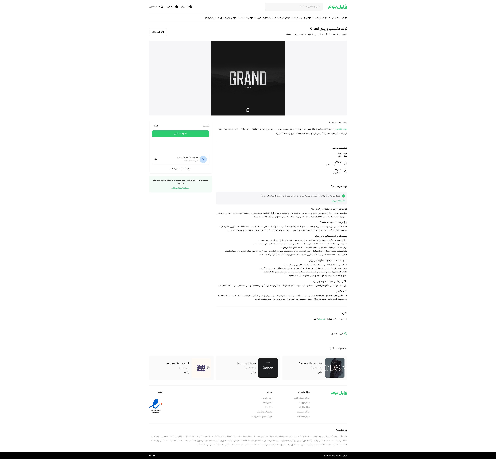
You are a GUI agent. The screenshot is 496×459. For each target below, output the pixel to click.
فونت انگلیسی (321, 34)
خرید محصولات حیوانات (262, 416)
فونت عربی (184, 368)
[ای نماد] (156, 406)
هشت (326, 455)
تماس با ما (267, 402)
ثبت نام (321, 319)
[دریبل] (150, 455)
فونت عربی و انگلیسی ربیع (178, 363)
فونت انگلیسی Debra (246, 363)
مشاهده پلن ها (338, 201)
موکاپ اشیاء (304, 407)
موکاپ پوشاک (304, 402)
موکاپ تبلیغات (303, 412)
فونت (333, 34)
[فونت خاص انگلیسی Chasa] (334, 368)
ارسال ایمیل (267, 398)
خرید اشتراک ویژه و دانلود (180, 188)
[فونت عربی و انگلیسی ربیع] (201, 368)
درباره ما (268, 407)
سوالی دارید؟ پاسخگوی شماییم (180, 169)
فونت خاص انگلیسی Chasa (311, 363)
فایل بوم (343, 34)
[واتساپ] (154, 455)
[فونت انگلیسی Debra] (268, 368)
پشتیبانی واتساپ (264, 412)
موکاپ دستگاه (303, 416)
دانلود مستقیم (180, 133)
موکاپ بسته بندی (302, 398)
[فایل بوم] (337, 7)
